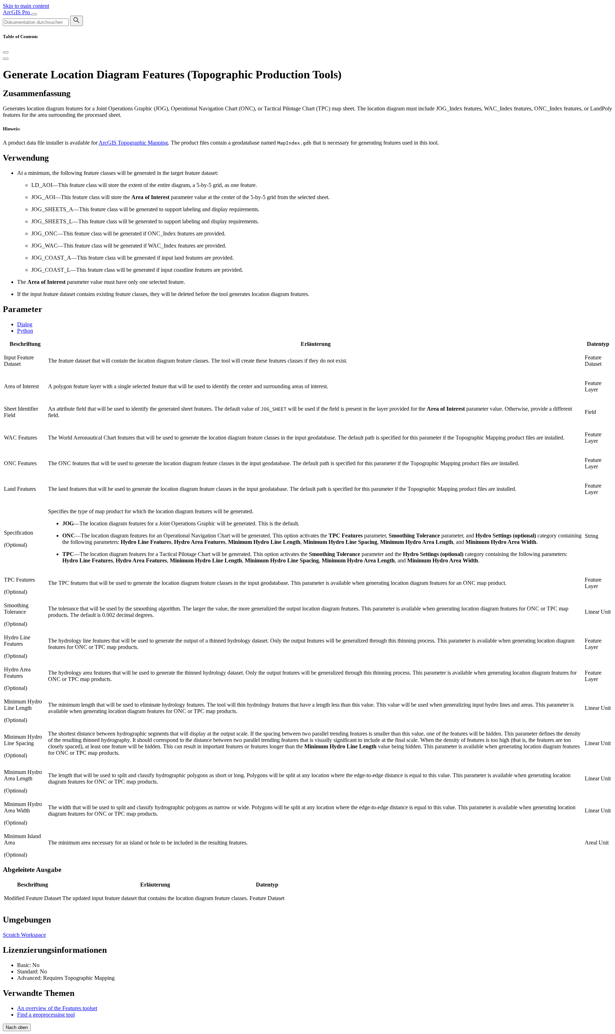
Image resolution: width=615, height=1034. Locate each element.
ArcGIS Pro (17, 12)
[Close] (6, 52)
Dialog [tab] (24, 324)
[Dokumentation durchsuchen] (76, 21)
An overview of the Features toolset (57, 1008)
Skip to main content (26, 6)
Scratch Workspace (24, 935)
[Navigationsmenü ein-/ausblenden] (34, 14)
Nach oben (17, 1027)
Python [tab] (25, 331)
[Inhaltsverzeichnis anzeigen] (6, 59)
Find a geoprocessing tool (46, 1015)
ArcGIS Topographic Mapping (133, 143)
